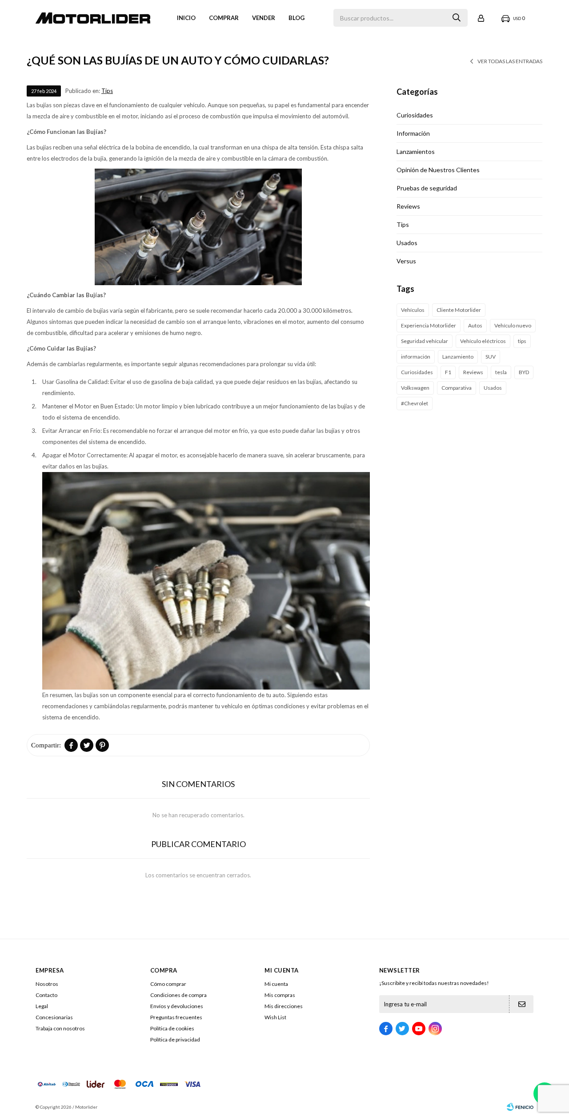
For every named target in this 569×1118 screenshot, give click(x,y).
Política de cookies (172, 1028)
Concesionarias (54, 1017)
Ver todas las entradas (509, 61)
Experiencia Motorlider (428, 325)
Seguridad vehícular (424, 341)
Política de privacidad (175, 1039)
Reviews (408, 206)
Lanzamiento (457, 356)
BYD (524, 372)
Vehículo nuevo (512, 325)
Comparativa (456, 387)
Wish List (275, 1017)
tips (522, 341)
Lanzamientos (416, 151)
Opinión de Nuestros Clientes (438, 170)
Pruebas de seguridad (427, 188)
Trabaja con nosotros (60, 1028)
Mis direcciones (283, 1006)
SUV (490, 356)
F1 (448, 372)
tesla (501, 372)
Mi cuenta (276, 984)
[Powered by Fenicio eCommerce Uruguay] (520, 1107)
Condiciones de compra (178, 995)
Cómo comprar (168, 984)
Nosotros (47, 984)
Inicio (186, 17)
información (415, 356)
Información (413, 133)
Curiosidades (415, 115)
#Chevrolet (414, 403)
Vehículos (413, 310)
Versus (406, 261)
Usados (407, 242)
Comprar (224, 17)
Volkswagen (415, 387)
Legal (42, 1006)
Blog (297, 17)
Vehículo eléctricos (483, 341)
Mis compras (279, 995)
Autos (475, 325)
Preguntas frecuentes (176, 1017)
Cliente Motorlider (459, 310)
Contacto (46, 995)
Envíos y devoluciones (176, 1006)
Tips (107, 90)
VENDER (263, 17)
